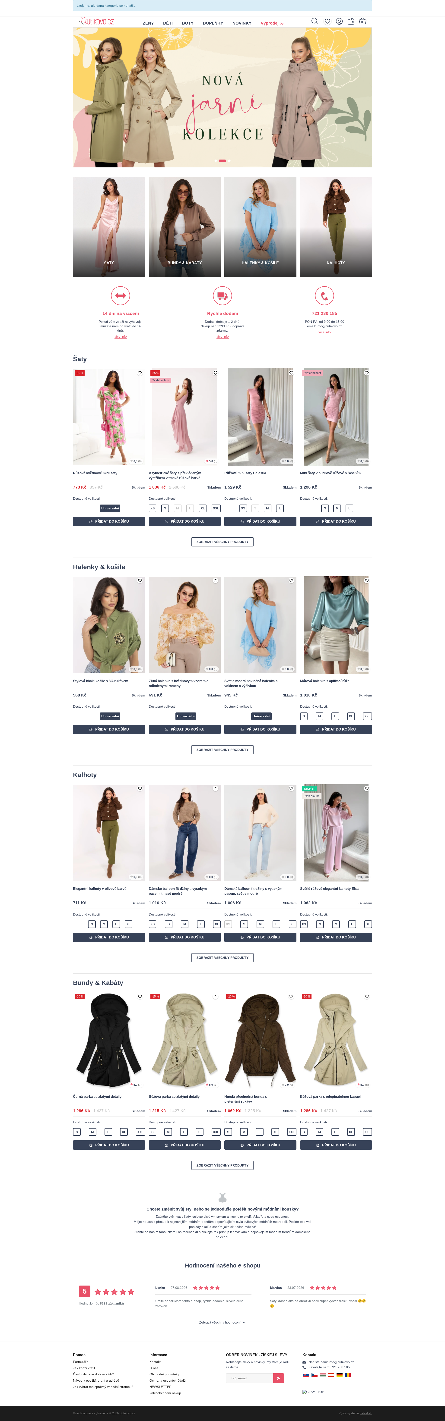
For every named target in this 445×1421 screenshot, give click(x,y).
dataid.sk (366, 1413)
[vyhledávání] (317, 21)
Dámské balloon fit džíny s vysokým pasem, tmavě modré (178, 891)
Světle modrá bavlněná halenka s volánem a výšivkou (250, 683)
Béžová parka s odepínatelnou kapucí (330, 1096)
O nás (153, 1368)
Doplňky (213, 23)
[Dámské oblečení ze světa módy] (96, 19)
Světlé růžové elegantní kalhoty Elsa (329, 889)
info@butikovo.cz (331, 1362)
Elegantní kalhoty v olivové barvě (99, 889)
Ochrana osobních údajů (167, 1380)
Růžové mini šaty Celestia (245, 473)
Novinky (241, 23)
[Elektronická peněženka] (352, 21)
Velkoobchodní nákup (165, 1393)
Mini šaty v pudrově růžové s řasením (330, 473)
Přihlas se (278, 1378)
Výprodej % (272, 23)
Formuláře (80, 1362)
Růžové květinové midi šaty (95, 473)
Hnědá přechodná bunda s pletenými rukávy (245, 1099)
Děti (168, 23)
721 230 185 (329, 1367)
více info (120, 336)
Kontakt (155, 1362)
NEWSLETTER (160, 1387)
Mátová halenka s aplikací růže (325, 681)
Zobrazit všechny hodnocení (220, 1322)
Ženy (148, 23)
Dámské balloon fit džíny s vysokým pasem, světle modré (253, 891)
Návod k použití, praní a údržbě (96, 1380)
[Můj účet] (341, 21)
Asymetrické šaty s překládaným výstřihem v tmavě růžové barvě (175, 475)
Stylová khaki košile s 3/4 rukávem (100, 681)
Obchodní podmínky (164, 1374)
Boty (188, 23)
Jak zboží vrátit (84, 1368)
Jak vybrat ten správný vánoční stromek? (103, 1387)
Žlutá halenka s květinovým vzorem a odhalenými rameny (178, 683)
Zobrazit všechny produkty (222, 542)
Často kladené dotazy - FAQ (93, 1374)
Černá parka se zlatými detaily (97, 1096)
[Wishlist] (329, 21)
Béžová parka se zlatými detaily (174, 1096)
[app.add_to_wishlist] (140, 373)
